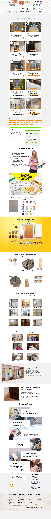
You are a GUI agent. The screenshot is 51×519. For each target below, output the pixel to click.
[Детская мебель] (22, 12)
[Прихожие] (34, 12)
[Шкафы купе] (16, 12)
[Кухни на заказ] (10, 12)
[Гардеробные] (28, 12)
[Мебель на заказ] (29, 3)
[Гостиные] (40, 12)
